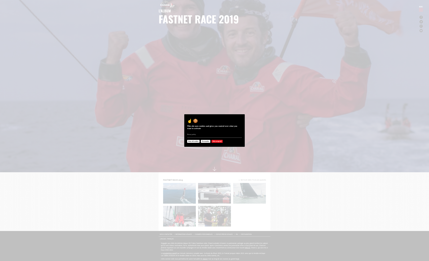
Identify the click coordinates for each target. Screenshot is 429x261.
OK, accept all (217, 141)
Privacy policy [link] (191, 134)
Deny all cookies (193, 141)
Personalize (205, 141)
